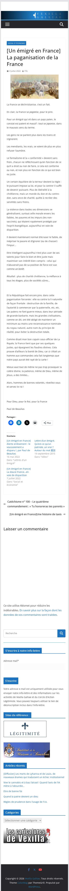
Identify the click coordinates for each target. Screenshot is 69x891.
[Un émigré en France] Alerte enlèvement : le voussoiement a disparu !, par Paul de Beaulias (19, 447)
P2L (26, 71)
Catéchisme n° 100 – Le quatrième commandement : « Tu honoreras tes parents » (36, 504)
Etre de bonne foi (13, 791)
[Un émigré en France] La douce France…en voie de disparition (19, 472)
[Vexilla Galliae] (34, 13)
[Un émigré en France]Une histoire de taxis (36, 514)
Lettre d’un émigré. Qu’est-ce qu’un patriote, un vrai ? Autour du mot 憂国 (44, 445)
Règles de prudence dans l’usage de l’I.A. (25, 801)
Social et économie (16, 43)
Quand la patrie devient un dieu (21, 796)
